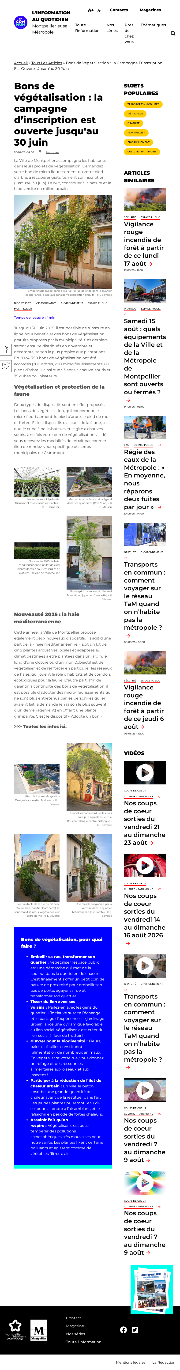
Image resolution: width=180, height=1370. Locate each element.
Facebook (6, 350)
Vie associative (46, 303)
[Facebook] (123, 1330)
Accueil (21, 63)
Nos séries (75, 1334)
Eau (126, 445)
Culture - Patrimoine (142, 151)
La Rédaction (163, 1362)
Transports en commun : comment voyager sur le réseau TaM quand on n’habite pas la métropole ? (144, 596)
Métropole (135, 113)
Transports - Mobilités (143, 104)
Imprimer (52, 152)
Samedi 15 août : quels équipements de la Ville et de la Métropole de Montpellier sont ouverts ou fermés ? (145, 356)
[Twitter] (135, 1330)
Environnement (72, 303)
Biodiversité (22, 303)
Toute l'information (83, 1342)
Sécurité (130, 217)
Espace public (97, 303)
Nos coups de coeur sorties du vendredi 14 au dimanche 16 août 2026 (144, 915)
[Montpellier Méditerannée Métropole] (15, 1330)
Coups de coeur (135, 790)
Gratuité (134, 123)
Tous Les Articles (46, 63)
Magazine (75, 1326)
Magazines (150, 10)
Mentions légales (130, 1362)
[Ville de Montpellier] (38, 1330)
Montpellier (23, 308)
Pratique (130, 308)
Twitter (6, 366)
